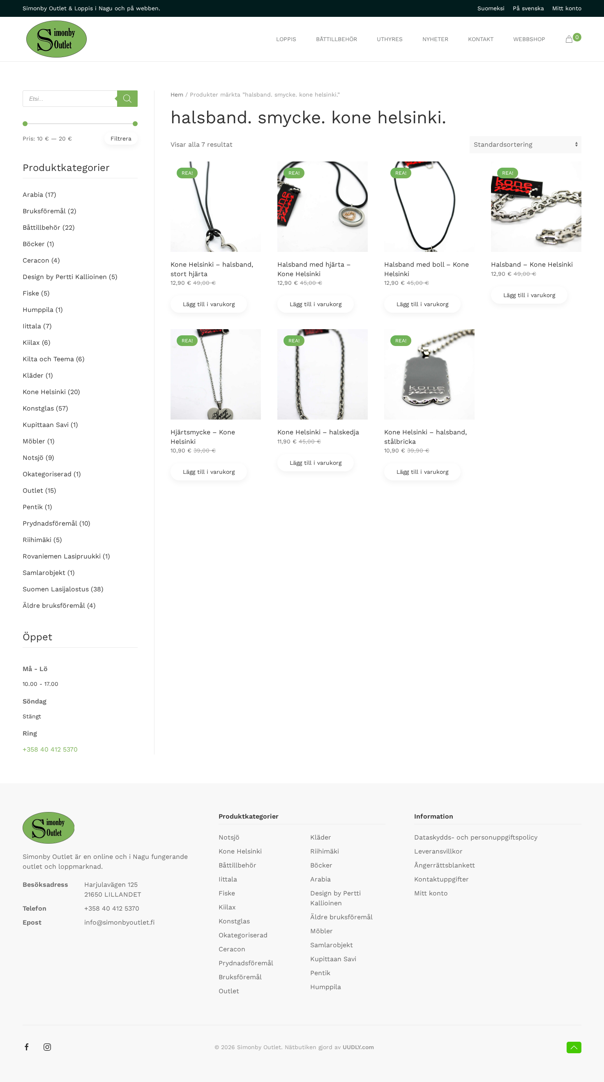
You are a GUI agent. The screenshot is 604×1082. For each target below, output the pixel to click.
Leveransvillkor (438, 851)
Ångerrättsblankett (444, 865)
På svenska (528, 8)
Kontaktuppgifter (441, 879)
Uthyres (390, 39)
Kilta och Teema (48, 359)
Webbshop (529, 39)
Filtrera (121, 138)
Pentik (33, 507)
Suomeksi (491, 8)
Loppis (286, 39)
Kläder (33, 375)
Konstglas (38, 408)
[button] (573, 39)
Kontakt (480, 39)
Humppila (38, 310)
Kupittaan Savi (46, 425)
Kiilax (31, 342)
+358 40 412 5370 (50, 749)
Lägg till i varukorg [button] (209, 304)
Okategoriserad (47, 474)
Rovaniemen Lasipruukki (62, 556)
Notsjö (33, 457)
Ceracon (36, 260)
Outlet (33, 490)
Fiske (31, 293)
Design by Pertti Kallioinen (65, 277)
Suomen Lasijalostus (56, 589)
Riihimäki (37, 540)
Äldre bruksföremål (54, 605)
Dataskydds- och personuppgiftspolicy (475, 837)
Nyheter (435, 39)
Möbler (34, 441)
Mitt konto (566, 8)
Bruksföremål (44, 211)
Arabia (33, 194)
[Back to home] (56, 39)
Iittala (32, 326)
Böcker (34, 244)
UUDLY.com (358, 1047)
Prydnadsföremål (50, 523)
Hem (177, 94)
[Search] (127, 98)
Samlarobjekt (44, 573)
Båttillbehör (336, 39)
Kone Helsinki (44, 392)
